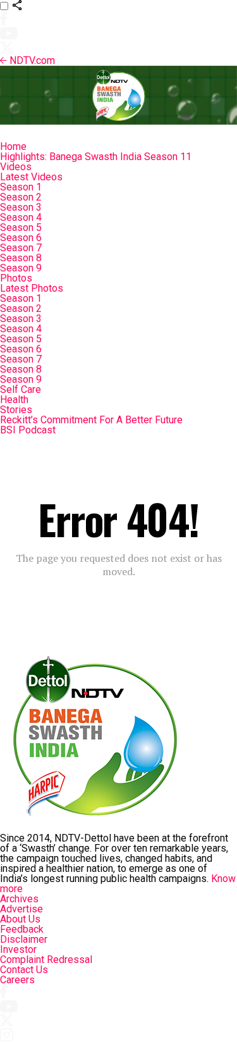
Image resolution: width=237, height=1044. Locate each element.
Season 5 (21, 227)
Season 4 (21, 217)
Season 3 (21, 207)
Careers (17, 980)
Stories (16, 410)
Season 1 (21, 187)
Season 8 (21, 258)
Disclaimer (23, 939)
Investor (18, 949)
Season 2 (21, 197)
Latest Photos (31, 288)
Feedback (22, 929)
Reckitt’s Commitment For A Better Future (91, 420)
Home (13, 146)
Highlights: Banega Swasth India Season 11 (95, 157)
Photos (16, 278)
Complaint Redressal (46, 960)
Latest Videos (31, 177)
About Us (20, 919)
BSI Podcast (28, 430)
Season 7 (21, 248)
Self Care (20, 389)
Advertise (21, 909)
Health (14, 400)
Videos (16, 167)
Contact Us (24, 970)
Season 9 (21, 268)
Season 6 (21, 238)
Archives (19, 899)
